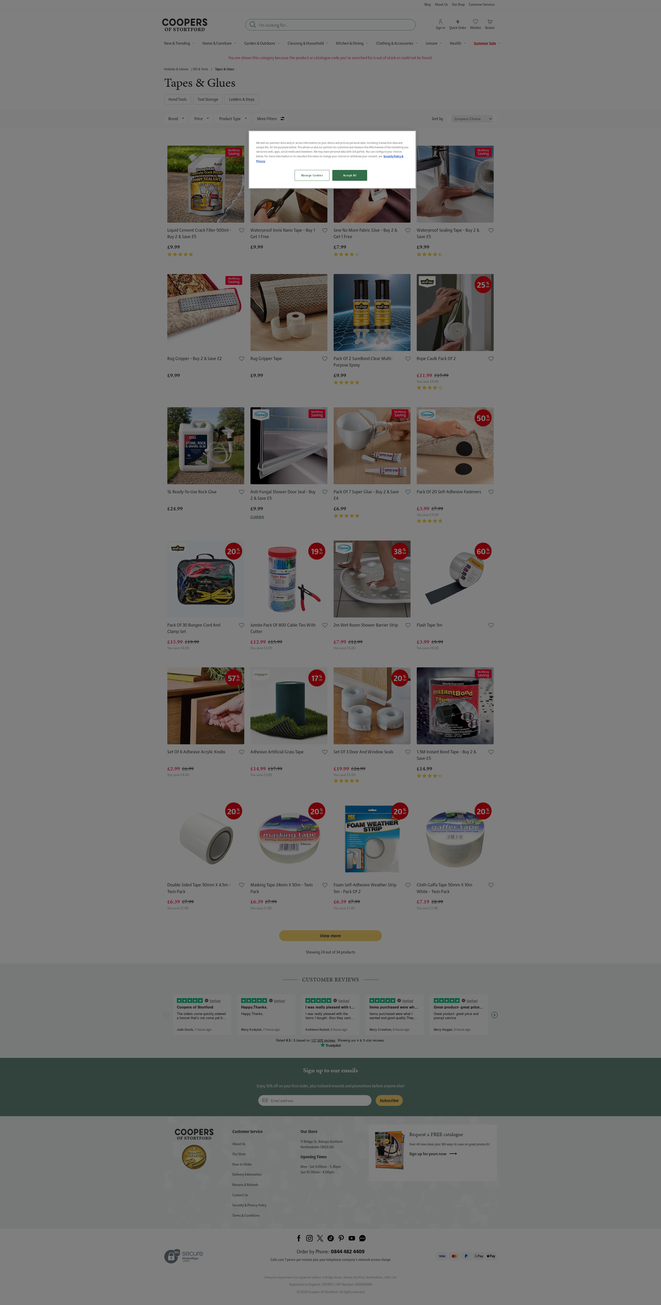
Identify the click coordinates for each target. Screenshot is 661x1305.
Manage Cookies (312, 175)
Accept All (350, 175)
